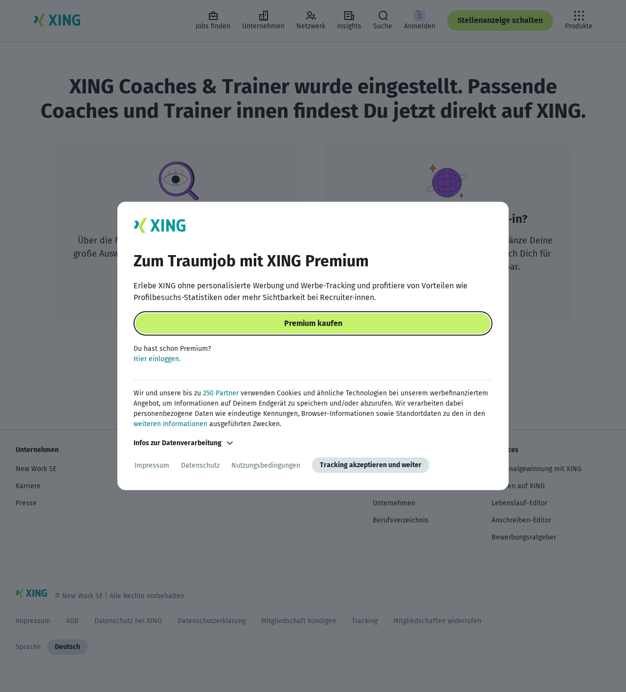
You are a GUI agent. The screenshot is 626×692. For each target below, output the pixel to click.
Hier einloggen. (157, 359)
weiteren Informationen (170, 424)
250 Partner (221, 393)
